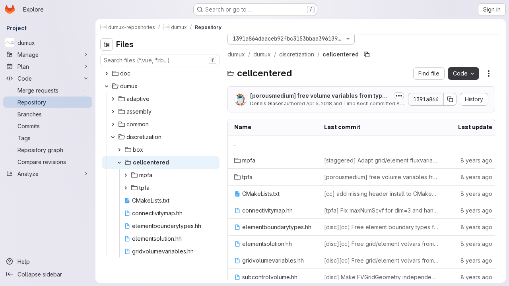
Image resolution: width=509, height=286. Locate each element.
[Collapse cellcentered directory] (119, 162)
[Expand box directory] (119, 150)
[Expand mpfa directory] (125, 175)
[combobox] (160, 60)
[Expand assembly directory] (113, 111)
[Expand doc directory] (106, 73)
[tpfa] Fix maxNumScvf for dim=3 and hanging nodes (381, 210)
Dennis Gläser (266, 103)
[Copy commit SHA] (450, 99)
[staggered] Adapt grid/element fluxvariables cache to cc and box (381, 160)
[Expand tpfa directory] (125, 188)
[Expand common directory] (113, 124)
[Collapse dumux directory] (106, 86)
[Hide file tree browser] (106, 44)
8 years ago (476, 160)
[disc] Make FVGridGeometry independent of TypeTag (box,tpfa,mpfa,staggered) (381, 277)
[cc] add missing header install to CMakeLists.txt (381, 193)
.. (235, 143)
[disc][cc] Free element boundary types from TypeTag (381, 227)
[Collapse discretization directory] (113, 137)
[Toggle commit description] (399, 95)
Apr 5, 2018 (319, 103)
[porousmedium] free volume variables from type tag (319, 96)
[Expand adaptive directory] (113, 99)
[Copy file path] (366, 54)
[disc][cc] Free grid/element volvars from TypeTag (381, 243)
